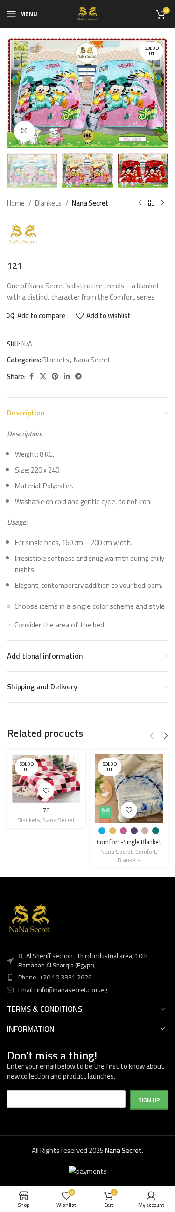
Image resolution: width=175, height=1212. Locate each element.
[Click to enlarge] (24, 131)
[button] (16, 93)
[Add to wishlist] (46, 790)
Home (16, 203)
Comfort (145, 851)
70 (46, 810)
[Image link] (30, 918)
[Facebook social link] (31, 376)
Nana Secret (90, 203)
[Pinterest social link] (55, 376)
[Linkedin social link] (66, 376)
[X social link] (43, 376)
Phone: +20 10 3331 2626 (55, 977)
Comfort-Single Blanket (129, 842)
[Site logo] (87, 13)
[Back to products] (151, 203)
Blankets (48, 203)
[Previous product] (140, 203)
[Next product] (162, 203)
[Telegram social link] (78, 376)
